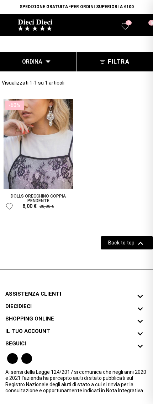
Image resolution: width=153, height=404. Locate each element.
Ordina (38, 61)
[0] (147, 26)
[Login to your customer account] (137, 26)
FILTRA (119, 61)
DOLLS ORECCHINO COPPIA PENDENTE (38, 198)
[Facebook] (12, 358)
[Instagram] (26, 358)
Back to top (127, 243)
